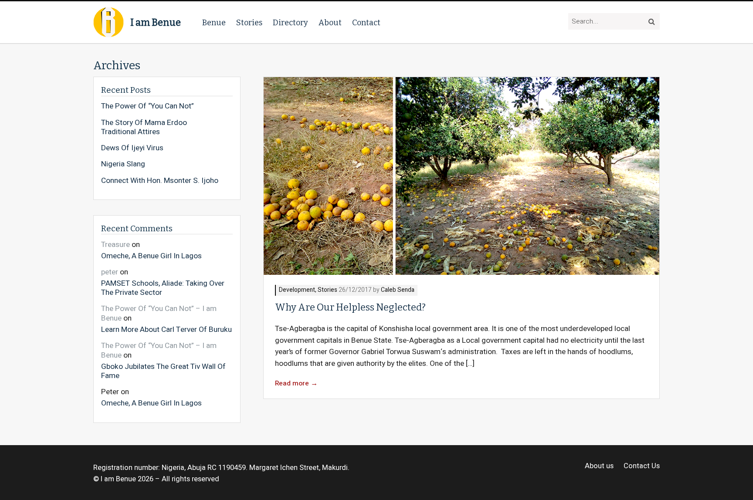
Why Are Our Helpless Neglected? (350, 307)
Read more (296, 383)
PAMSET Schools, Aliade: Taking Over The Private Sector (162, 287)
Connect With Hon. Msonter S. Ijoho (159, 181)
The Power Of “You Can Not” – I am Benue (159, 313)
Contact (366, 22)
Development (297, 290)
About (330, 22)
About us (599, 466)
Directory (290, 22)
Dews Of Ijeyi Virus (132, 148)
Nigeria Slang (123, 164)
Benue (214, 22)
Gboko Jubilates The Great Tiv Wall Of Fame (163, 371)
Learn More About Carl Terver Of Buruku (166, 329)
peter (109, 272)
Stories (249, 22)
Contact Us (642, 466)
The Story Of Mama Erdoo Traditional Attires (144, 127)
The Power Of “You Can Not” (147, 106)
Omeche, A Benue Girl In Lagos (151, 255)
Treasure (115, 244)
